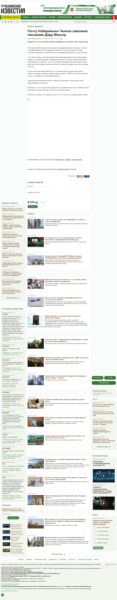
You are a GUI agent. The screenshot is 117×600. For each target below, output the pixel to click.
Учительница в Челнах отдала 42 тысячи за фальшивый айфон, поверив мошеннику (12, 441)
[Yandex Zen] (5, 21)
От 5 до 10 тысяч (102, 531)
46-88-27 (24, 574)
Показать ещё (11, 298)
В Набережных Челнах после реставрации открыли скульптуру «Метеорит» (13, 339)
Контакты (88, 17)
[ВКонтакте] (78, 176)
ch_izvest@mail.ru (10, 577)
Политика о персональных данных (10, 583)
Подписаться (13, 518)
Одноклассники (76, 159)
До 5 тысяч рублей (103, 527)
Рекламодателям (64, 17)
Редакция (78, 17)
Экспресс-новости (39, 17)
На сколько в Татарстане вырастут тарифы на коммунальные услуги (10, 385)
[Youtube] (11, 21)
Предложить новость (11, 17)
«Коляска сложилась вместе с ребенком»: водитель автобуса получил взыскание (12, 497)
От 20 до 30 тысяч (103, 539)
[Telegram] (17, 21)
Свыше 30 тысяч (102, 543)
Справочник (85, 559)
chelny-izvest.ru (61, 586)
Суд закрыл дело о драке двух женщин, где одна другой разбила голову (13, 427)
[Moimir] (14, 21)
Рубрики (52, 17)
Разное (96, 559)
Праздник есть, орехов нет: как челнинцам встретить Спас (12, 353)
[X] (86, 176)
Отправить (32, 206)
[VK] (2, 21)
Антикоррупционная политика (9, 585)
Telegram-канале (63, 169)
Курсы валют (97, 377)
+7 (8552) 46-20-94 (17, 574)
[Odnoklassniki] (8, 21)
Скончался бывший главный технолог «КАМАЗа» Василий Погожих (11, 470)
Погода (110, 377)
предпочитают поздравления (62, 94)
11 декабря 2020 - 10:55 (50, 38)
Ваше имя (30, 186)
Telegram (68, 159)
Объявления (104, 383)
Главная (21, 559)
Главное (25, 17)
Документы (53, 559)
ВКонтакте (60, 159)
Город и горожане (34, 26)
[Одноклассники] (81, 176)
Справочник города (102, 17)
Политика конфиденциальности (9, 590)
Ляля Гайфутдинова (34, 38)
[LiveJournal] (88, 176)
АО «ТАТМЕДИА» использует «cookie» (11, 588)
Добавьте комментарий (34, 192)
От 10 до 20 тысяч (103, 535)
